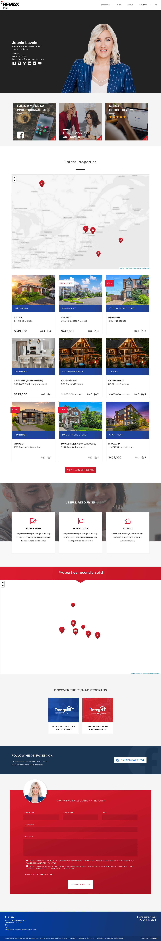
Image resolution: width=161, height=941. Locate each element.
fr (156, 5)
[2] (97, 639)
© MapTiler (128, 268)
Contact (143, 5)
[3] (62, 633)
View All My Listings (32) (80, 470)
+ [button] (14, 177)
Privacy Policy (31, 874)
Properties (105, 5)
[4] (42, 187)
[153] (75, 635)
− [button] (14, 180)
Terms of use (46, 874)
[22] (93, 234)
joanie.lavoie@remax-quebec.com (28, 59)
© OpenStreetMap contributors (140, 268)
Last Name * (69, 812)
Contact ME (78, 885)
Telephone (29, 824)
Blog (119, 5)
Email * (106, 812)
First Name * (30, 812)
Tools (130, 5)
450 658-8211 (20, 56)
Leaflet (122, 268)
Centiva (153, 938)
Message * (29, 837)
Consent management (115, 938)
